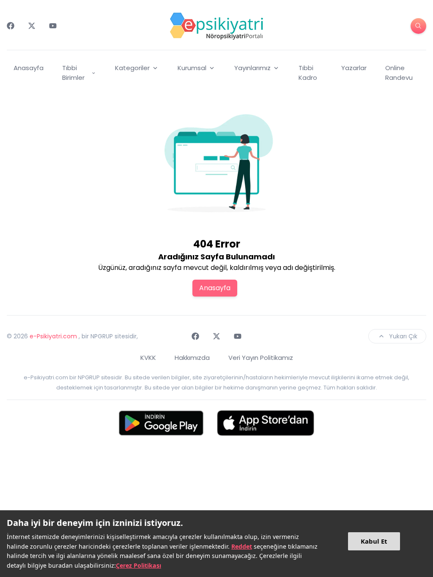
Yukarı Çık (403, 336)
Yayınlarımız (252, 67)
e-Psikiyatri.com (53, 336)
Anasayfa (29, 67)
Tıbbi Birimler (73, 72)
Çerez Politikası (138, 565)
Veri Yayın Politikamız (260, 357)
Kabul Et (374, 541)
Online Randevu (399, 72)
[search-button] (418, 26)
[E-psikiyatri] (216, 26)
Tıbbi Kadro (308, 72)
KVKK (148, 357)
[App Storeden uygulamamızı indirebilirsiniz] (265, 423)
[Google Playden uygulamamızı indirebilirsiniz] (161, 423)
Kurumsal (192, 67)
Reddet (241, 546)
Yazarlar (354, 67)
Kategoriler (132, 67)
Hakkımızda (192, 357)
